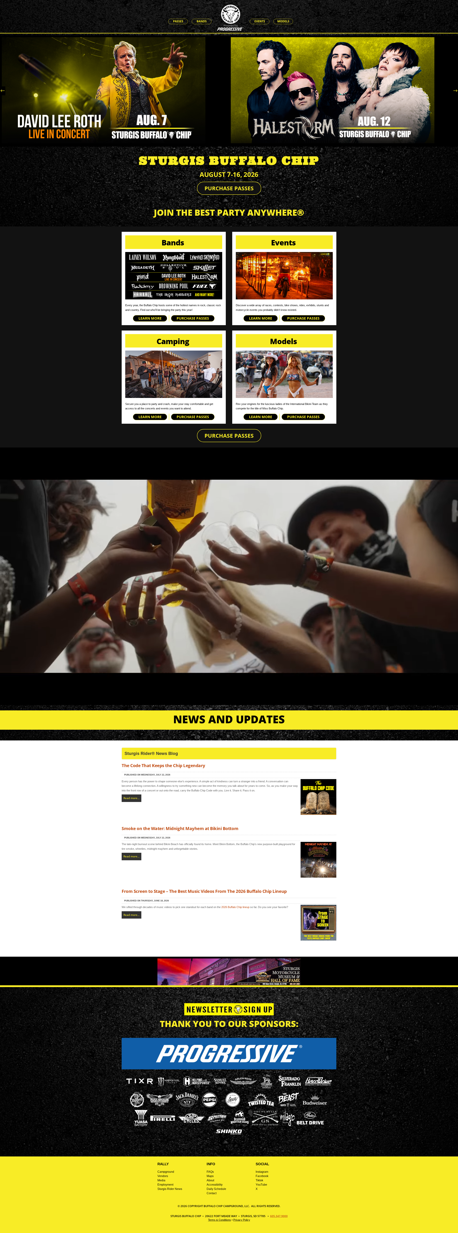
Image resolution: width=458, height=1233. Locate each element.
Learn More (150, 318)
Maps (210, 1176)
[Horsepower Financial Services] (196, 1085)
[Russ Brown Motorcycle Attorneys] (159, 1105)
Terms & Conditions (219, 1219)
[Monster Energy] (168, 1087)
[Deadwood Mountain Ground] (239, 1125)
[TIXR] (139, 1088)
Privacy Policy (241, 1219)
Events (259, 21)
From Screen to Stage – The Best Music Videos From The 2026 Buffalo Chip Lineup (204, 891)
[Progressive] (229, 1068)
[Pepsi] (209, 1106)
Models (283, 21)
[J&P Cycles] (191, 1124)
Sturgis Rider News (169, 1188)
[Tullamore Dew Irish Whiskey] (267, 1088)
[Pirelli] (162, 1121)
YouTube (261, 1184)
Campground (165, 1171)
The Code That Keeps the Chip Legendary (163, 765)
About (210, 1180)
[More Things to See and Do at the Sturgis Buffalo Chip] (299, 22)
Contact (211, 1193)
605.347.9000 (279, 1216)
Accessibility (215, 1184)
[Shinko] (229, 1134)
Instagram (262, 1171)
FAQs (210, 1171)
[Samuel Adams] (220, 1088)
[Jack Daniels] (187, 1106)
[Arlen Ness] (243, 1088)
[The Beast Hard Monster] (287, 1106)
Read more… (131, 798)
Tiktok (259, 1180)
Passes (178, 21)
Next (454, 91)
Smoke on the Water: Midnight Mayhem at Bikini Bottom (180, 828)
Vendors (162, 1176)
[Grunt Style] (265, 1124)
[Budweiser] (315, 1105)
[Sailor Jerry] (232, 1106)
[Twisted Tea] (261, 1106)
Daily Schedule (216, 1188)
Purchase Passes (229, 188)
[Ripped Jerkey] (137, 1106)
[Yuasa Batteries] (140, 1125)
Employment (165, 1184)
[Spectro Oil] (217, 1125)
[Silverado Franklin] (290, 1086)
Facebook (262, 1176)
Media (161, 1180)
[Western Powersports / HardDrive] (318, 1084)
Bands (202, 21)
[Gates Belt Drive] (310, 1123)
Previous (3, 91)
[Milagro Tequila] (287, 1125)
